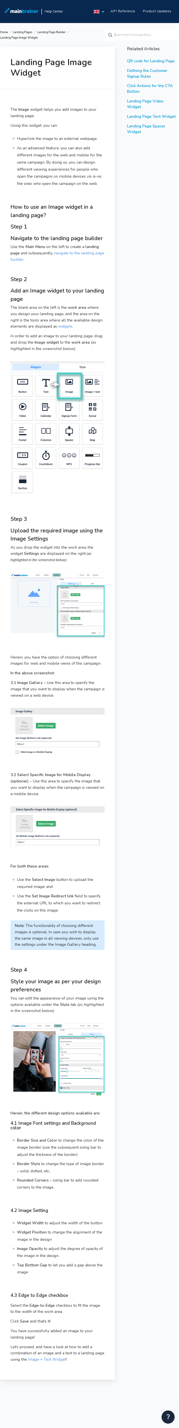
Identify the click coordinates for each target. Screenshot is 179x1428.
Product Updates (157, 11)
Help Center (54, 11)
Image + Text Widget (47, 1359)
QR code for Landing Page (151, 61)
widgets (65, 326)
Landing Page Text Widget (151, 116)
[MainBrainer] (21, 11)
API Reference (123, 11)
